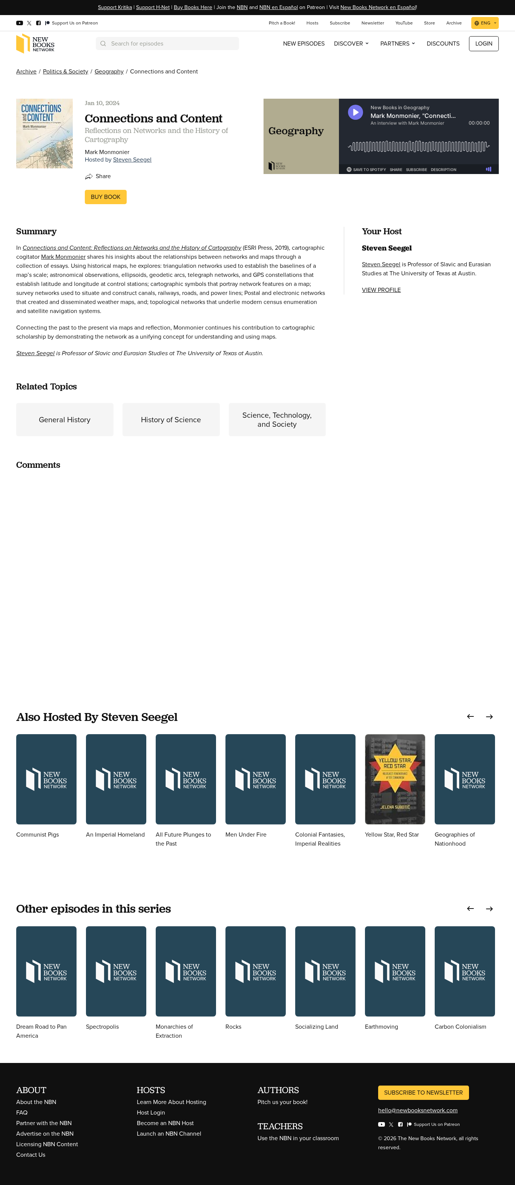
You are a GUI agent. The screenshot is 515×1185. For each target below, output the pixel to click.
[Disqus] (171, 571)
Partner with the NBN (44, 1123)
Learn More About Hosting (171, 1102)
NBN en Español (278, 7)
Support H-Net (153, 7)
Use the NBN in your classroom (298, 1138)
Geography (109, 71)
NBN (242, 7)
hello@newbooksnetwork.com (418, 1110)
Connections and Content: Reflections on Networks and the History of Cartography (132, 247)
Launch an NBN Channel (169, 1133)
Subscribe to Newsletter (423, 1092)
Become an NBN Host (165, 1123)
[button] (470, 716)
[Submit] (102, 43)
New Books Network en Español (378, 7)
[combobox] (167, 43)
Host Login (151, 1112)
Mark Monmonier (63, 256)
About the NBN (36, 1102)
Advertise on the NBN (45, 1133)
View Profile (381, 290)
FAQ (22, 1112)
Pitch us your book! (283, 1102)
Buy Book (106, 196)
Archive (26, 71)
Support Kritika (115, 7)
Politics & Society (65, 71)
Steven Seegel (132, 159)
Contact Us (30, 1154)
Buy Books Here (193, 7)
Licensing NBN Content (47, 1144)
